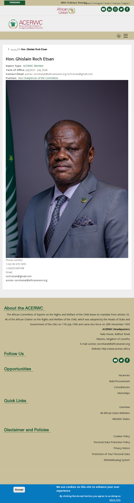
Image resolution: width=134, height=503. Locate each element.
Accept (19, 489)
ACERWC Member (33, 65)
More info (115, 500)
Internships (123, 393)
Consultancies (122, 387)
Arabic (108, 3)
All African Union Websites (115, 413)
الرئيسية (15, 50)
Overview (124, 407)
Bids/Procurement (119, 381)
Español (87, 3)
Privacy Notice (122, 448)
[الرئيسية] (25, 24)
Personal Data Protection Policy (112, 442)
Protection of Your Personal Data (111, 454)
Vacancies (124, 375)
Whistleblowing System (117, 460)
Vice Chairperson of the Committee (38, 78)
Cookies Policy (121, 436)
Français (116, 3)
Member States (121, 419)
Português (98, 3)
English (125, 3)
